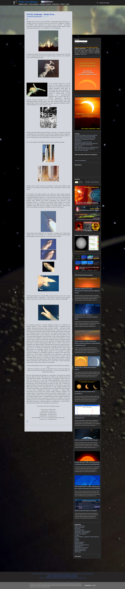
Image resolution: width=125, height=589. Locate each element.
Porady (76, 538)
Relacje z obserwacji (79, 542)
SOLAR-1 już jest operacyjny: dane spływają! (86, 510)
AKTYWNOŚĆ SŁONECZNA (38, 573)
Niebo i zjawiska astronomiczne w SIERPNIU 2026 (86, 147)
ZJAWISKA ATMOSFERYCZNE (46, 578)
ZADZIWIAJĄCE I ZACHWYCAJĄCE (77, 578)
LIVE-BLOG (57, 575)
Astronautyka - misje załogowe (34, 16)
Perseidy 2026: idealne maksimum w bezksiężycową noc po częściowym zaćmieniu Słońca (86, 317)
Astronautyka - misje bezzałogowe (82, 531)
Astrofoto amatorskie (79, 529)
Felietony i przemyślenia (80, 534)
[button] (27, 19)
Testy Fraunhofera (79, 543)
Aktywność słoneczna (80, 525)
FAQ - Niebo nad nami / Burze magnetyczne (85, 148)
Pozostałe (77, 539)
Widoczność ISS (78, 146)
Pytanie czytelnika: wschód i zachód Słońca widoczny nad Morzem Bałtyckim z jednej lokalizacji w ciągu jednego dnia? (87, 343)
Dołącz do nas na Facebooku (81, 150)
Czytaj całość (84, 54)
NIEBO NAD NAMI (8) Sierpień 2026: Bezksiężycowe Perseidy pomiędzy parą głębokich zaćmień (87, 290)
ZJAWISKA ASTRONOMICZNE (61, 578)
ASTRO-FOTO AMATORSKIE (86, 573)
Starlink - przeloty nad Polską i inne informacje (86, 440)
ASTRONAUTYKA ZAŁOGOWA (70, 573)
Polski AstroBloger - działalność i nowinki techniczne (87, 536)
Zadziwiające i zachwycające (81, 547)
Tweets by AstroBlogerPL (80, 160)
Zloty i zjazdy (78, 551)
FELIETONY (50, 575)
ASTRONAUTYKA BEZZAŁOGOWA (54, 573)
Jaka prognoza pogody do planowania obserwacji (86, 143)
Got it (94, 585)
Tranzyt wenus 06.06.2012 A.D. (82, 545)
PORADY (74, 575)
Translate (84, 42)
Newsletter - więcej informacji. (92, 182)
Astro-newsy (77, 528)
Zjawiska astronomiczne (80, 550)
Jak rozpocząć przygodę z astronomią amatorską (86, 135)
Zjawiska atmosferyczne (80, 549)
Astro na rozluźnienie (79, 527)
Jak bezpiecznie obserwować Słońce (83, 142)
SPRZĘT (75, 576)
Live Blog (77, 535)
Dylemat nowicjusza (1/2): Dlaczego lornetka (85, 136)
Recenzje (77, 540)
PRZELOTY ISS (50, 576)
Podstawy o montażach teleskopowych (84, 144)
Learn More (88, 585)
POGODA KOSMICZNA (66, 575)
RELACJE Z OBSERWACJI (67, 576)
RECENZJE (57, 576)
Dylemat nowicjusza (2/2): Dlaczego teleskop (85, 137)
